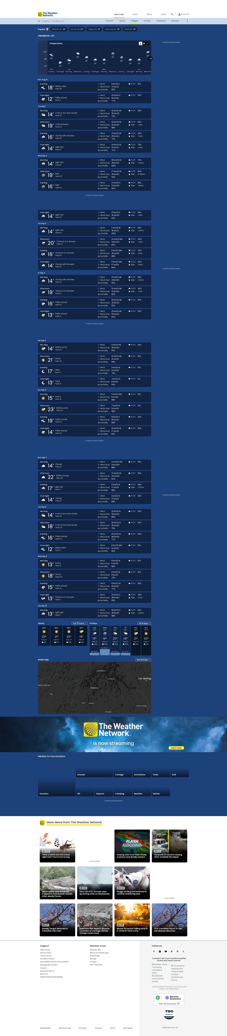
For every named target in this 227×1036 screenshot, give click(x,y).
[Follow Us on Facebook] (154, 952)
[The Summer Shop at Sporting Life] (179, 787)
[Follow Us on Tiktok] (172, 952)
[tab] (140, 43)
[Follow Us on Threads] (178, 952)
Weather (46, 21)
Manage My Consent (48, 965)
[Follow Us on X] (183, 952)
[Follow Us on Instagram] (160, 952)
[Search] (172, 14)
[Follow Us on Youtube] (166, 952)
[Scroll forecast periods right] (150, 58)
